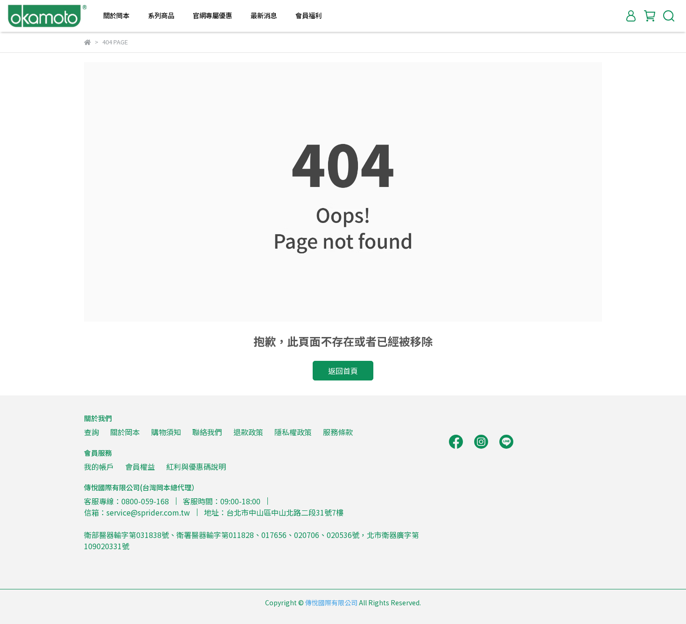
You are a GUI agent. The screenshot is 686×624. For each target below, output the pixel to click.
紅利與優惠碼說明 (196, 466)
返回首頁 (343, 370)
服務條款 (338, 432)
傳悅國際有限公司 (331, 602)
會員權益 (140, 466)
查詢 (91, 432)
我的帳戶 (99, 466)
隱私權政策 (293, 432)
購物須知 (166, 432)
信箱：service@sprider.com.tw (137, 512)
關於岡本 (125, 432)
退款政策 (248, 432)
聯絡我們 (207, 432)
